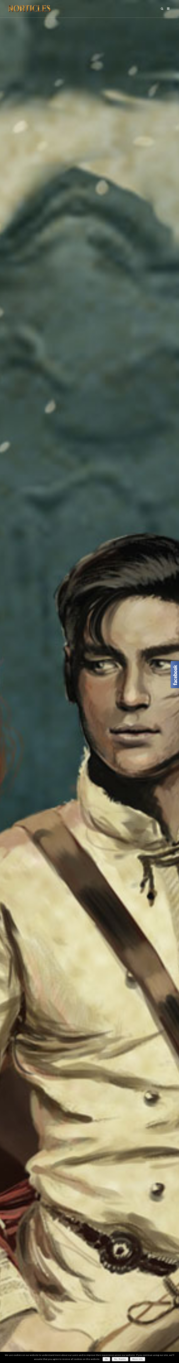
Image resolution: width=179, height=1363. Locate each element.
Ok (106, 1359)
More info (137, 1359)
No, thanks (120, 1359)
